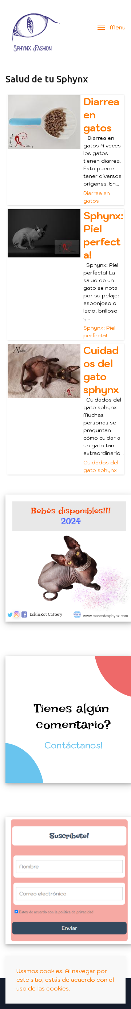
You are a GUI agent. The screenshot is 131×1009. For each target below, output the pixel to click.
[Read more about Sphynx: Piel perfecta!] (44, 233)
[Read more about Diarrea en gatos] (44, 122)
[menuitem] (32, 27)
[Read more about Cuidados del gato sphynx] (44, 371)
